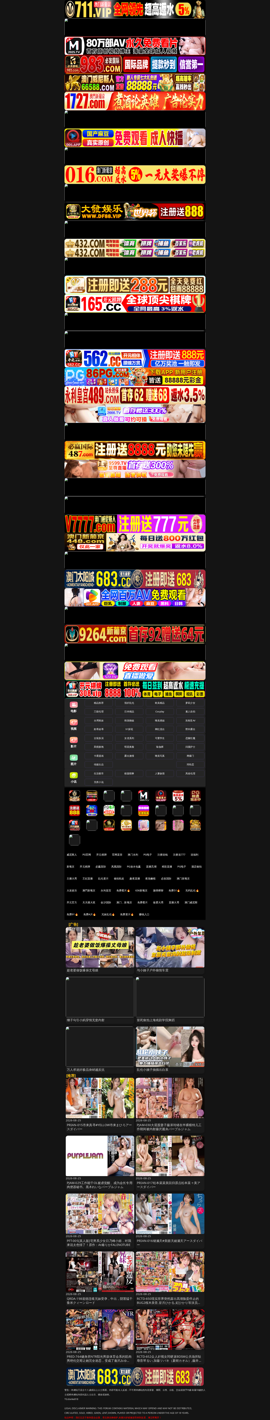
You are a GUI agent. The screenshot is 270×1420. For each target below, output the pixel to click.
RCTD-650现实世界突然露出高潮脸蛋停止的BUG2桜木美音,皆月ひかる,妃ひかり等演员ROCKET (168, 1302)
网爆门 (190, 755)
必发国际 (166, 878)
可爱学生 (160, 738)
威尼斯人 (72, 854)
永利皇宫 (106, 890)
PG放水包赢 (134, 866)
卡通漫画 (99, 755)
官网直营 (117, 854)
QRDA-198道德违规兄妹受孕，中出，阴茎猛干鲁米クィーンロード (100, 1300)
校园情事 (129, 773)
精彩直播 (167, 866)
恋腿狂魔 (190, 738)
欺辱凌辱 (99, 729)
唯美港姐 (160, 720)
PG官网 (86, 854)
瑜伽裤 (159, 746)
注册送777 (179, 854)
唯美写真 (160, 755)
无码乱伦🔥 (192, 890)
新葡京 (70, 866)
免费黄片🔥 (127, 914)
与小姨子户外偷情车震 (152, 970)
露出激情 (129, 755)
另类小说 (99, 782)
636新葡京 (141, 890)
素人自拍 (190, 711)
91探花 (129, 729)
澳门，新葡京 (124, 902)
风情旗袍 (99, 746)
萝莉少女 (190, 702)
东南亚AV (190, 720)
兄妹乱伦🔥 (108, 914)
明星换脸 (129, 746)
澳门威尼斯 (191, 902)
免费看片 (142, 902)
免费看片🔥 (123, 890)
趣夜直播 (134, 878)
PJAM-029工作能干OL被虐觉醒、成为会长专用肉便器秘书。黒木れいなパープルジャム (99, 1185)
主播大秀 (72, 878)
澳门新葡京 (183, 878)
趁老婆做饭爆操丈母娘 (82, 970)
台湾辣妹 (99, 720)
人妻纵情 (160, 773)
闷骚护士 (190, 746)
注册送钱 (162, 854)
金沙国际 (106, 902)
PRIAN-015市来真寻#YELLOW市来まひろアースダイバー (99, 1127)
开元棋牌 (101, 854)
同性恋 (190, 764)
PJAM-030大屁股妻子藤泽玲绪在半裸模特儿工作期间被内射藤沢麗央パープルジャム (169, 1127)
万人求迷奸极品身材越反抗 (86, 1069)
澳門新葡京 (89, 890)
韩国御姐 (129, 720)
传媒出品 (99, 764)
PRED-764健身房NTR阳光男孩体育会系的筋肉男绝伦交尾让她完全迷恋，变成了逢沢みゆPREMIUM (99, 1360)
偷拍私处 (119, 878)
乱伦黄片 (103, 878)
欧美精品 (160, 702)
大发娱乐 (72, 890)
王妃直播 (87, 878)
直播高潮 (151, 866)
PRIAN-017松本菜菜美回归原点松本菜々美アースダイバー (168, 1185)
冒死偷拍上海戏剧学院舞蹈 (156, 1020)
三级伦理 (99, 711)
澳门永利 (133, 854)
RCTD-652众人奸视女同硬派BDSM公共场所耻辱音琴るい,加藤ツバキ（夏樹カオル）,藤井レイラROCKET (169, 1360)
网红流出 (160, 729)
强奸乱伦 (129, 702)
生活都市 (99, 773)
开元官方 (72, 902)
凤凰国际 (116, 866)
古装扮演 (99, 738)
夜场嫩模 (150, 878)
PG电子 (147, 854)
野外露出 (190, 729)
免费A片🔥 (89, 914)
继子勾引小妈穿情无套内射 (86, 1020)
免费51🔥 (174, 890)
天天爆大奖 (89, 902)
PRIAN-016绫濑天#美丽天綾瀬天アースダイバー (169, 1243)
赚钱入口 (144, 914)
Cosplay (159, 711)
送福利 (194, 854)
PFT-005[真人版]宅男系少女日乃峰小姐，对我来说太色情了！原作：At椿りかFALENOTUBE (99, 1243)
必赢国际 (101, 866)
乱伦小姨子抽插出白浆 (152, 1069)
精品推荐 (99, 702)
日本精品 (129, 711)
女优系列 (129, 738)
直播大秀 (174, 902)
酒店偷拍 (196, 866)
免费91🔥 (72, 914)
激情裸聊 (158, 890)
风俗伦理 (190, 773)
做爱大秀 (158, 902)
